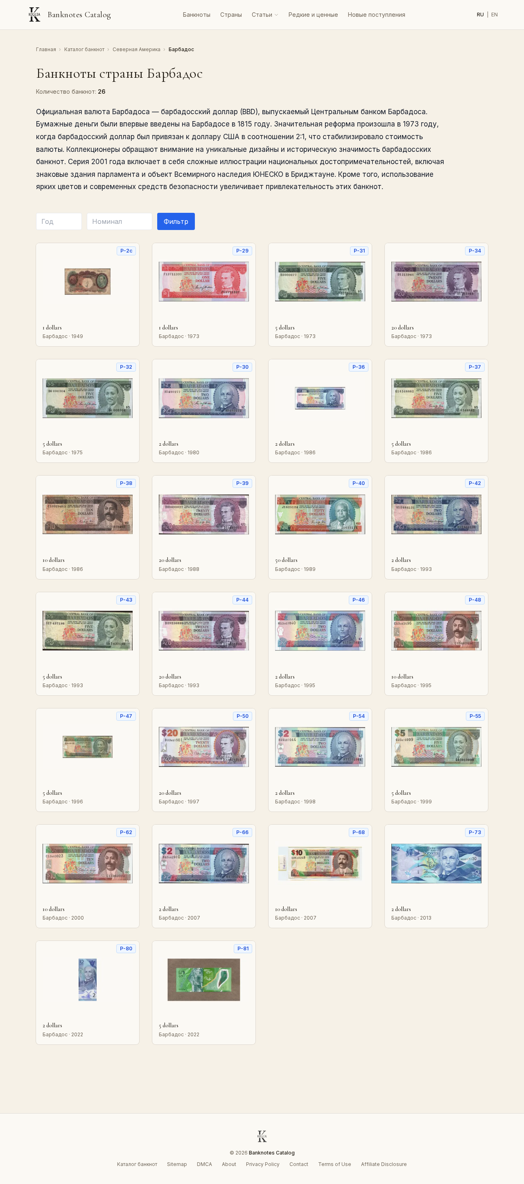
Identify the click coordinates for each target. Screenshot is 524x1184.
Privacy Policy (263, 1164)
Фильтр (176, 221)
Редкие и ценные (313, 14)
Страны (231, 14)
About (229, 1164)
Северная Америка (137, 49)
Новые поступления (376, 14)
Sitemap (177, 1164)
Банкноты (196, 14)
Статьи (262, 14)
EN (494, 14)
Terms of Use (334, 1164)
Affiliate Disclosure (384, 1164)
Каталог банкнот (85, 49)
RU (481, 14)
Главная (46, 49)
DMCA (204, 1164)
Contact (298, 1164)
